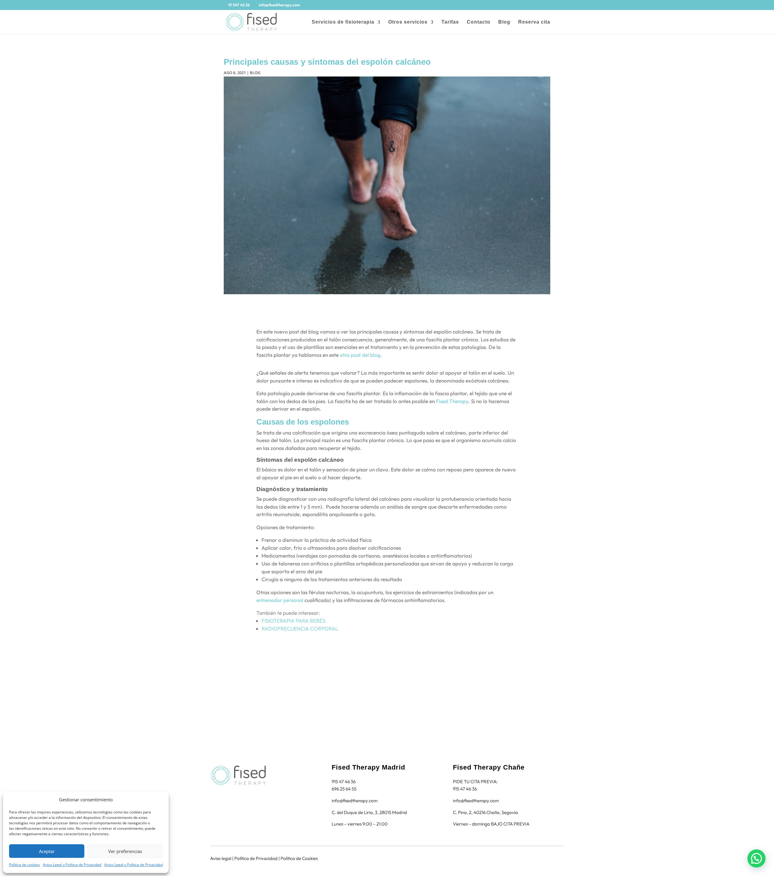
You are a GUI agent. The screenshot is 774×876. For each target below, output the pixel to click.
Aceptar (47, 851)
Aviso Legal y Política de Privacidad (72, 864)
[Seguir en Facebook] (212, 795)
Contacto (478, 22)
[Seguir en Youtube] (235, 795)
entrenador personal (279, 600)
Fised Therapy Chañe (489, 767)
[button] (756, 858)
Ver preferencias (125, 851)
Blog (504, 22)
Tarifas (450, 22)
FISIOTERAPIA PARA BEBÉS (293, 620)
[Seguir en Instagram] (223, 795)
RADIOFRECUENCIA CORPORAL (300, 628)
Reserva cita (534, 22)
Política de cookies (24, 864)
